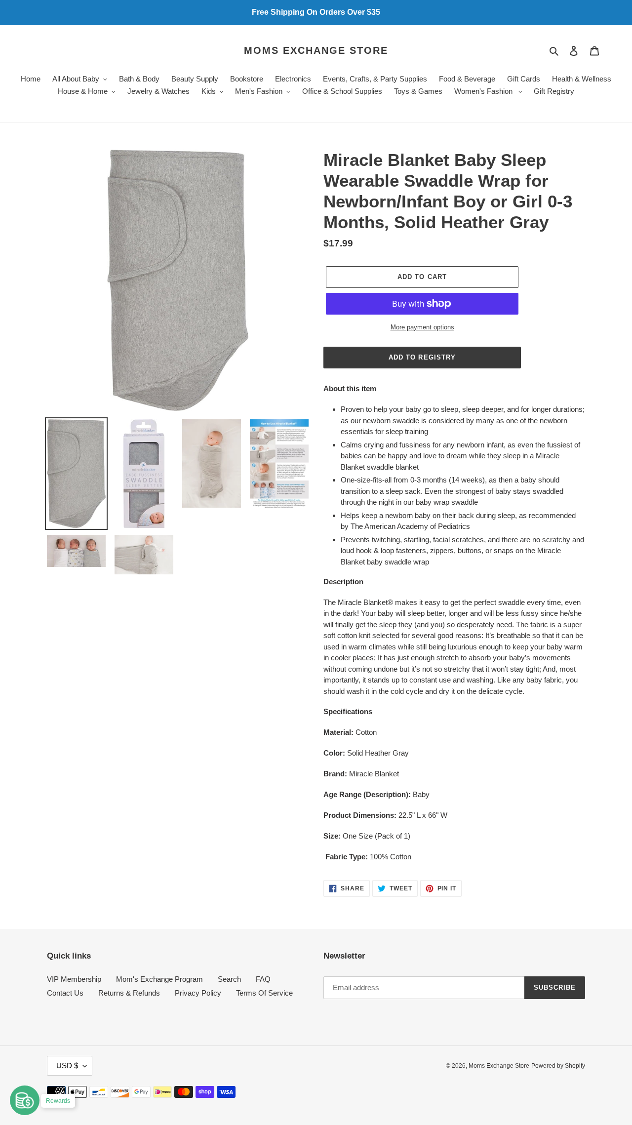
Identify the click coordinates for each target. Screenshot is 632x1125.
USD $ (67, 1065)
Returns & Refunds (129, 993)
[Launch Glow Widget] (25, 1100)
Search (229, 979)
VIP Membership (74, 979)
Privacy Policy (198, 993)
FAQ (263, 979)
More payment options (422, 327)
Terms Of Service (264, 993)
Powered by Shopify (558, 1065)
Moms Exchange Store (316, 50)
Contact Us (65, 993)
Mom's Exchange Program (159, 979)
